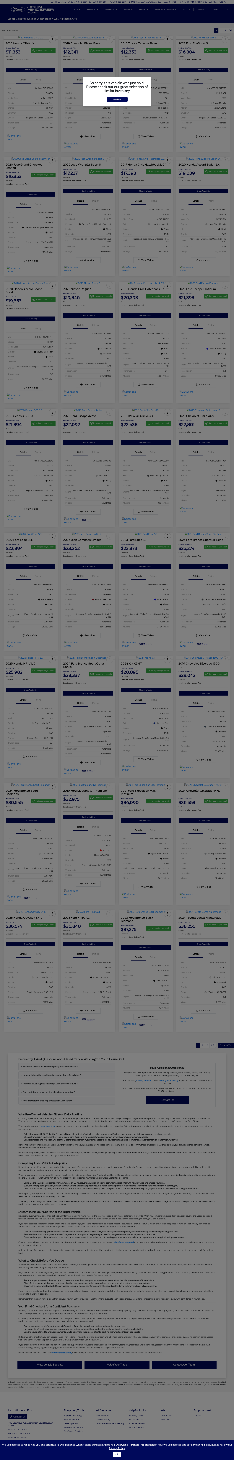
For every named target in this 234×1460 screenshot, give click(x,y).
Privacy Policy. (117, 1448)
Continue (117, 99)
